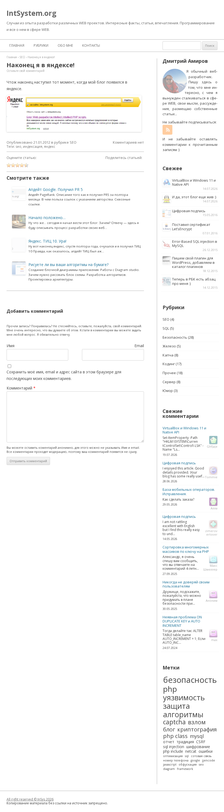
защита (176, 706)
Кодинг (169, 363)
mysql (197, 736)
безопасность (190, 680)
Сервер (169, 381)
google (195, 760)
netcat (190, 751)
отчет (168, 742)
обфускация (188, 764)
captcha (174, 722)
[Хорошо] (22, 165)
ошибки (206, 751)
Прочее (169, 372)
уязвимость (184, 697)
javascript (169, 764)
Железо (169, 346)
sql (187, 756)
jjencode (208, 760)
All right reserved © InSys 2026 (30, 799)
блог (169, 729)
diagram (169, 768)
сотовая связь (201, 756)
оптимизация (173, 756)
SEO (73, 142)
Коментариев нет (128, 142)
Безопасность (175, 337)
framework (185, 768)
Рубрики (41, 45)
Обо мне (65, 45)
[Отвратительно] (9, 165)
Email (139, 345)
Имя (10, 345)
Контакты (91, 45)
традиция (185, 742)
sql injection (173, 747)
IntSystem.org (31, 13)
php (170, 689)
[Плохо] (13, 165)
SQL (166, 328)
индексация (32, 146)
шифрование (198, 747)
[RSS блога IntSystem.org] (167, 130)
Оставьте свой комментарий (26, 71)
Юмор (168, 390)
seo (18, 146)
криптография (197, 729)
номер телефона (175, 760)
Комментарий (21, 388)
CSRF (200, 742)
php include (173, 751)
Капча (168, 355)
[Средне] (17, 165)
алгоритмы (183, 714)
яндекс (49, 146)
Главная (16, 45)
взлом (197, 722)
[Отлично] (26, 165)
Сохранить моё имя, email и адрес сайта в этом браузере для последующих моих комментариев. (64, 375)
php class (175, 736)
